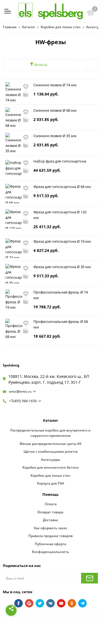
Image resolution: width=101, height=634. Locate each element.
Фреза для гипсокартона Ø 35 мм (62, 266)
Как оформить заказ (50, 528)
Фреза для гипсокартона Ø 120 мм (59, 214)
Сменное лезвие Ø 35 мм (55, 135)
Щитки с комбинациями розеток (51, 451)
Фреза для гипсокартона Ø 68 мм (62, 186)
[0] (90, 13)
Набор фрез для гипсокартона (59, 161)
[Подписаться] (89, 578)
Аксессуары (50, 459)
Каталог (50, 420)
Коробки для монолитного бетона (50, 467)
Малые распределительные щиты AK (50, 443)
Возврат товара (50, 512)
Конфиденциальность (50, 551)
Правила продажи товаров (50, 535)
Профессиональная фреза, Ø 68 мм (60, 324)
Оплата (51, 504)
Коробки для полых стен (50, 475)
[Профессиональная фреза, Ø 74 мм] (13, 299)
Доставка (50, 520)
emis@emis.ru (20, 391)
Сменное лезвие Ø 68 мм (55, 110)
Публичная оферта (50, 544)
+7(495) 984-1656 (23, 401)
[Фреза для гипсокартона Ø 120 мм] (13, 219)
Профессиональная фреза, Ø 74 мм (60, 295)
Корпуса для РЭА (50, 483)
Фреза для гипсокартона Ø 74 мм (62, 241)
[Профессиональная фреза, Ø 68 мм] (13, 328)
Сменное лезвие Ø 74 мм (55, 84)
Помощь (50, 494)
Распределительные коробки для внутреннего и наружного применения (50, 433)
